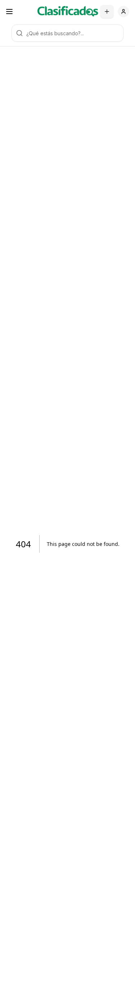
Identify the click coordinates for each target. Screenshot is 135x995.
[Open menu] (9, 11)
